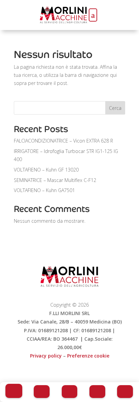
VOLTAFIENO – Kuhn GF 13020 (46, 169)
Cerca (115, 108)
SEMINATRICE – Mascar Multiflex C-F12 (55, 180)
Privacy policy (46, 355)
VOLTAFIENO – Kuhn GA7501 (44, 190)
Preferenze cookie (88, 355)
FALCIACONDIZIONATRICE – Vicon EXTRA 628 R (63, 140)
